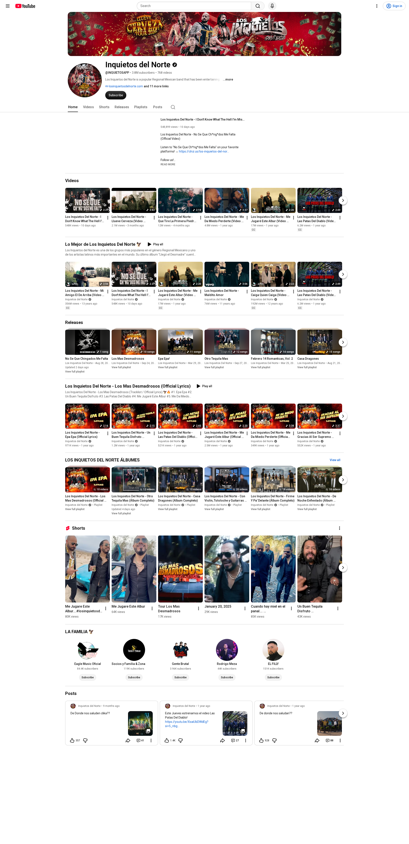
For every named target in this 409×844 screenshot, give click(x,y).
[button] (168, 164)
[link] (112, 724)
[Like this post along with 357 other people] (72, 740)
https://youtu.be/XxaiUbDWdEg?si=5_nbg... (186, 724)
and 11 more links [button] (156, 86)
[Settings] (376, 6)
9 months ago (111, 706)
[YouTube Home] (25, 6)
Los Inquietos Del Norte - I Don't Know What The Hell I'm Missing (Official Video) (203, 119)
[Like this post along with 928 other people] (261, 740)
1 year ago (204, 706)
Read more (168, 164)
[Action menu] (151, 740)
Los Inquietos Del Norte (79, 363)
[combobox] (195, 6)
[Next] (343, 200)
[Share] (128, 740)
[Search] (258, 6)
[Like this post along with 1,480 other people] (166, 740)
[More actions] (108, 217)
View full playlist (75, 371)
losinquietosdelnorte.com (125, 86)
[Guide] (7, 6)
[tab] (73, 107)
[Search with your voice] (272, 6)
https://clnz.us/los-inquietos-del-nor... (204, 151)
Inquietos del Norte (76, 299)
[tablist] (204, 107)
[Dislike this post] (85, 740)
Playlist (98, 505)
